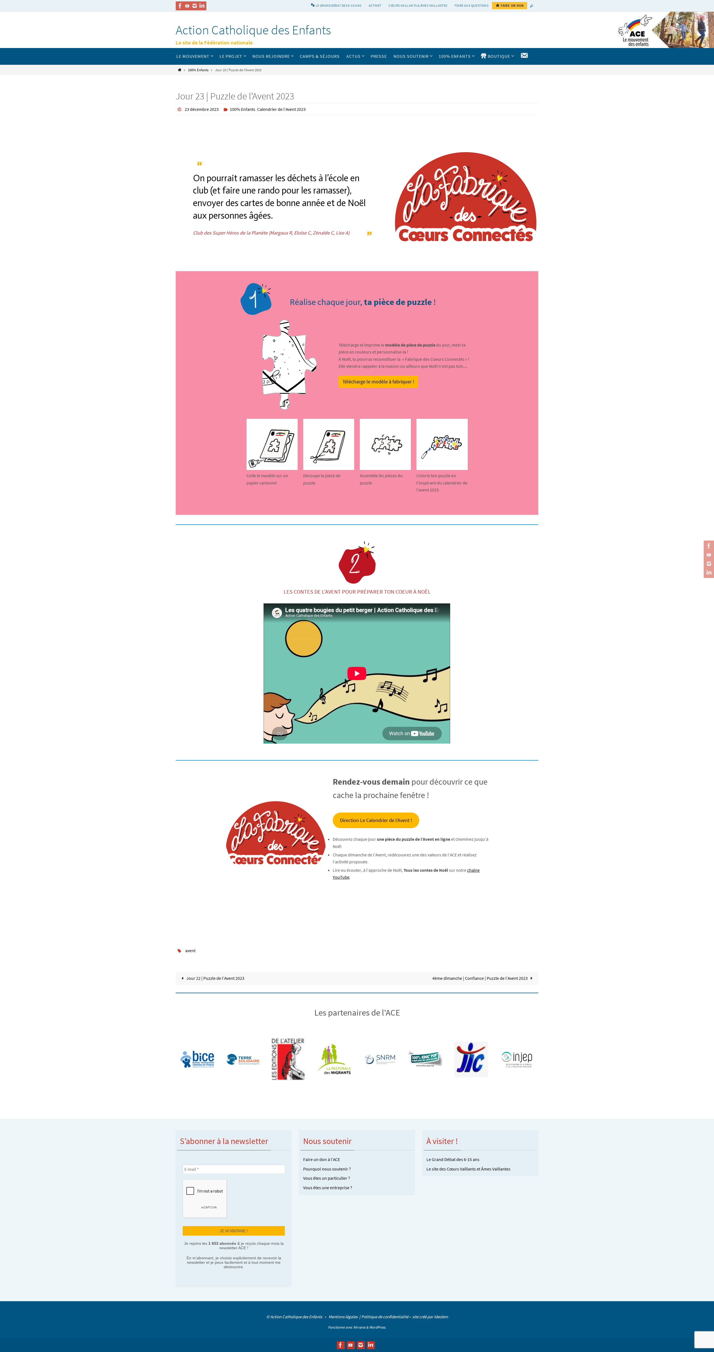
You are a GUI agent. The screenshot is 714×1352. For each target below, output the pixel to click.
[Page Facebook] (180, 5)
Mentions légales (343, 1316)
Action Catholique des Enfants (253, 30)
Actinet (375, 5)
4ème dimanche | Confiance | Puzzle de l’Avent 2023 (480, 978)
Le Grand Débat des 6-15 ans (452, 1159)
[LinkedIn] (201, 5)
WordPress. (377, 1327)
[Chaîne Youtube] (187, 5)
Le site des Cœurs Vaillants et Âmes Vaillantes (468, 1169)
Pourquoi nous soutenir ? (327, 1169)
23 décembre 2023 (202, 109)
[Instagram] (194, 5)
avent (190, 950)
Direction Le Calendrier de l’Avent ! (376, 820)
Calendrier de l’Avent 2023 (281, 109)
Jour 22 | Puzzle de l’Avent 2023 (214, 978)
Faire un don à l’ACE (321, 1159)
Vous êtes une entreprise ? (327, 1187)
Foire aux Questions (472, 5)
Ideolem (441, 1316)
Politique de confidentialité (384, 1316)
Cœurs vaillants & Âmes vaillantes (418, 5)
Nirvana (359, 1327)
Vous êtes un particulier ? (326, 1178)
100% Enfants (198, 70)
